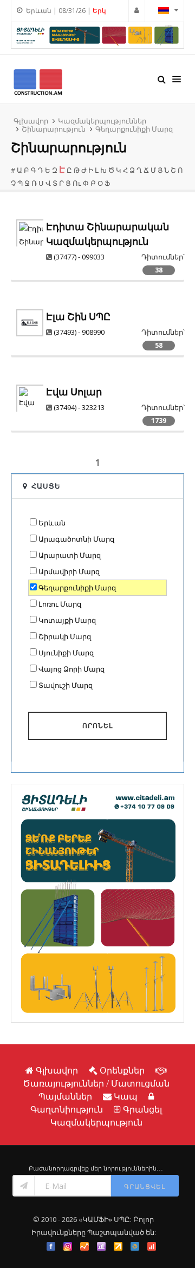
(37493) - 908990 (79, 332)
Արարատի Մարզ (69, 555)
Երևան (52, 523)
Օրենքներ (122, 1070)
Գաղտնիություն (66, 1109)
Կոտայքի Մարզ (67, 620)
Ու (77, 183)
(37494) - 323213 (79, 407)
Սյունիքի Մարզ (66, 653)
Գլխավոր (31, 121)
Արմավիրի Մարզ (69, 571)
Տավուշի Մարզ (65, 685)
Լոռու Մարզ (59, 604)
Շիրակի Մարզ (64, 636)
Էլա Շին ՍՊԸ (78, 316)
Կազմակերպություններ (102, 121)
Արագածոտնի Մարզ (76, 539)
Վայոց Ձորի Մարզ (71, 669)
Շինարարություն (54, 129)
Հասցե (46, 486)
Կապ (126, 1096)
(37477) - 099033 (79, 257)
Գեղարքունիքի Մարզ (134, 129)
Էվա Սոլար (74, 392)
